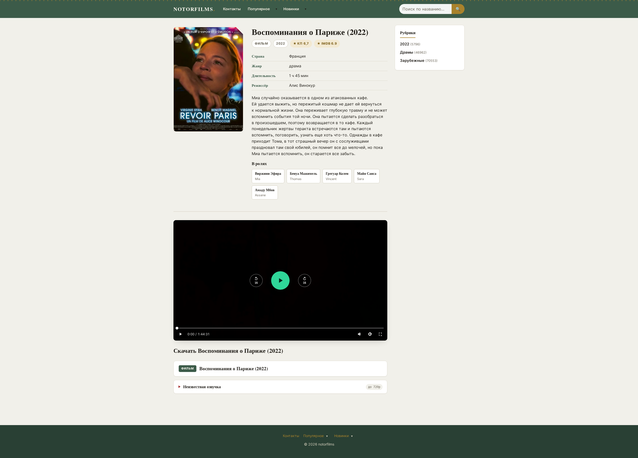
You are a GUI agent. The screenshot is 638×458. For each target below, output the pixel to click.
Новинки (291, 9)
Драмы (413, 52)
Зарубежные (419, 60)
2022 (410, 44)
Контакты (232, 9)
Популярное (259, 9)
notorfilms (194, 9)
